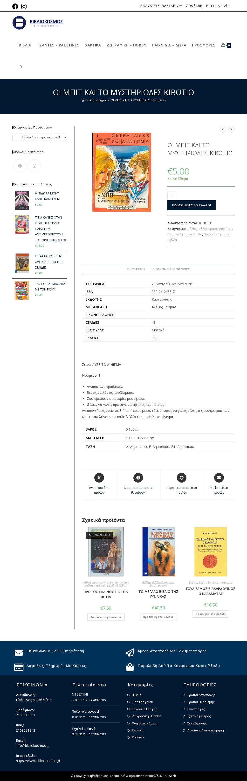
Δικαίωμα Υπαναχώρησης (206, 730)
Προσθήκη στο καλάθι (191, 205)
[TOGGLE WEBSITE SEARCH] (20, 67)
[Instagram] (34, 165)
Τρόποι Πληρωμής (200, 702)
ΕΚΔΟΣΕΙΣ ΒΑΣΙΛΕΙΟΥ (161, 5)
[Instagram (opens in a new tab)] (24, 6)
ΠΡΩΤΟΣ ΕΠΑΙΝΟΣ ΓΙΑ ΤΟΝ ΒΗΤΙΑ (105, 594)
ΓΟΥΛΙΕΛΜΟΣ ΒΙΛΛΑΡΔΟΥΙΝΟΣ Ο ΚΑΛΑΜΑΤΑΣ (210, 591)
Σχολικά (138, 730)
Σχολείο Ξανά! (84, 728)
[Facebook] (19, 165)
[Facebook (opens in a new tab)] (16, 6)
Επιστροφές (196, 709)
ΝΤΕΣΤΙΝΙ (80, 694)
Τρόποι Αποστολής (201, 695)
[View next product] (231, 129)
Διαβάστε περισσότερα (105, 617)
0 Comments (97, 700)
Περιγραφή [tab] (136, 269)
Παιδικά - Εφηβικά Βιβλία (110, 586)
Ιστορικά (227, 583)
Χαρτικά (138, 737)
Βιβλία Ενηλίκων (162, 583)
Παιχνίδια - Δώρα (144, 723)
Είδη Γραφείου (142, 702)
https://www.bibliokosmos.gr (38, 760)
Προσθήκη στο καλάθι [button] (158, 617)
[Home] (83, 100)
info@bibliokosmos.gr (33, 745)
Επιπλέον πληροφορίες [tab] (170, 269)
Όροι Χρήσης (196, 723)
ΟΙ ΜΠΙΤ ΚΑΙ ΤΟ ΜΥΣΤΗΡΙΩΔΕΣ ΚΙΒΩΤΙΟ (138, 100)
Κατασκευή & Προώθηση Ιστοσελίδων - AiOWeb (143, 776)
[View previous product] (223, 129)
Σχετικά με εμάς (199, 716)
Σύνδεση (194, 5)
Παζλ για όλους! (85, 711)
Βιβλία (191, 228)
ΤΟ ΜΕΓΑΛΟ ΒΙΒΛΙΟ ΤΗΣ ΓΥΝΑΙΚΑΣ (158, 594)
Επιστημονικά (158, 585)
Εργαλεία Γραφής (144, 709)
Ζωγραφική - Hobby (146, 716)
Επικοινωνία (218, 5)
